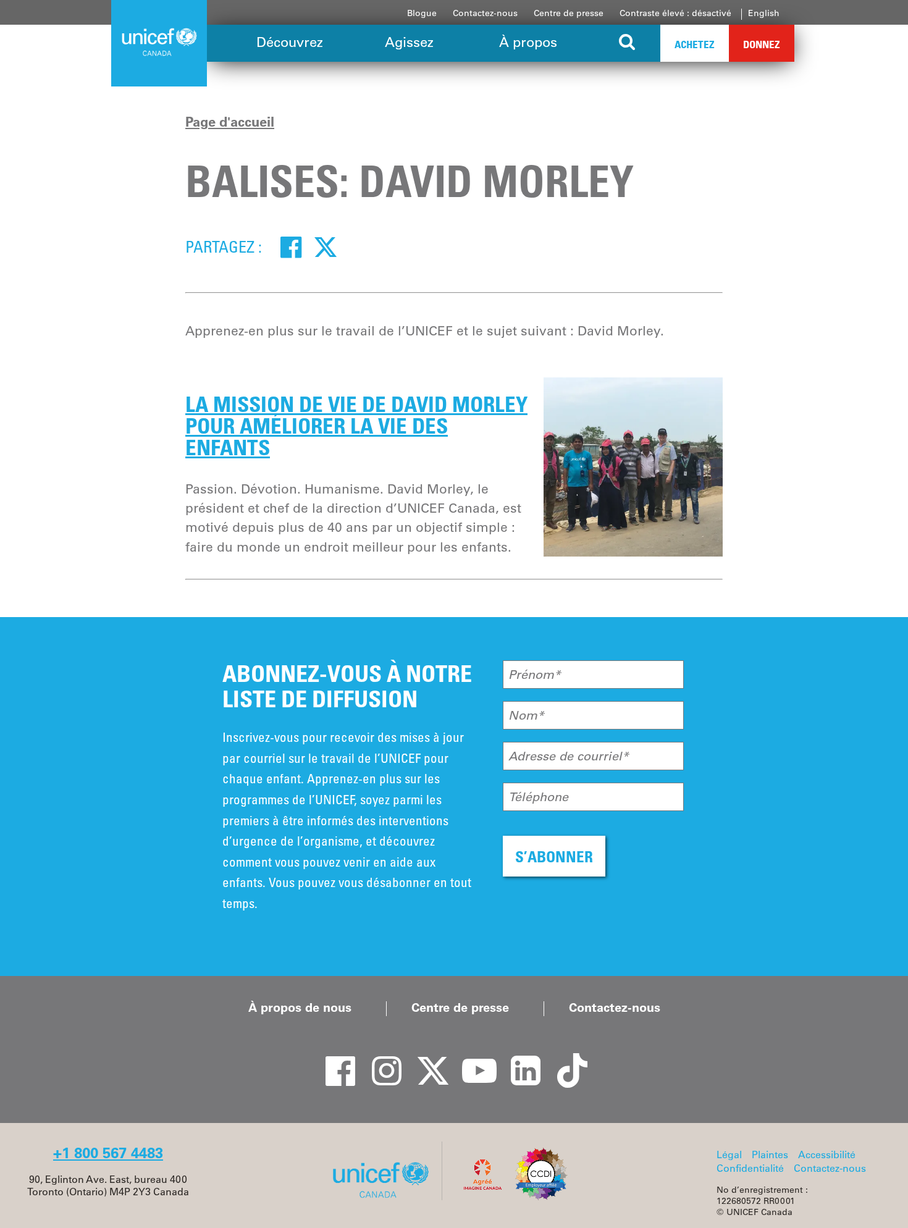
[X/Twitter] (426, 1060)
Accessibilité (826, 1154)
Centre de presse (568, 13)
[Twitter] (325, 246)
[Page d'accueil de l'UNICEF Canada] (385, 1196)
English (764, 13)
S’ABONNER (554, 856)
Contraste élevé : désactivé (675, 13)
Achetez (695, 44)
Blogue (422, 13)
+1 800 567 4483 (108, 1153)
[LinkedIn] (519, 1060)
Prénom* (534, 674)
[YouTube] (472, 1060)
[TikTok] (565, 1060)
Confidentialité (750, 1168)
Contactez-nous (485, 13)
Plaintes (770, 1154)
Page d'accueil (229, 121)
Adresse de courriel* (568, 756)
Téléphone (538, 796)
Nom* (526, 715)
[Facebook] (291, 246)
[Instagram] (380, 1060)
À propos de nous (299, 1007)
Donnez (761, 44)
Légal (729, 1154)
